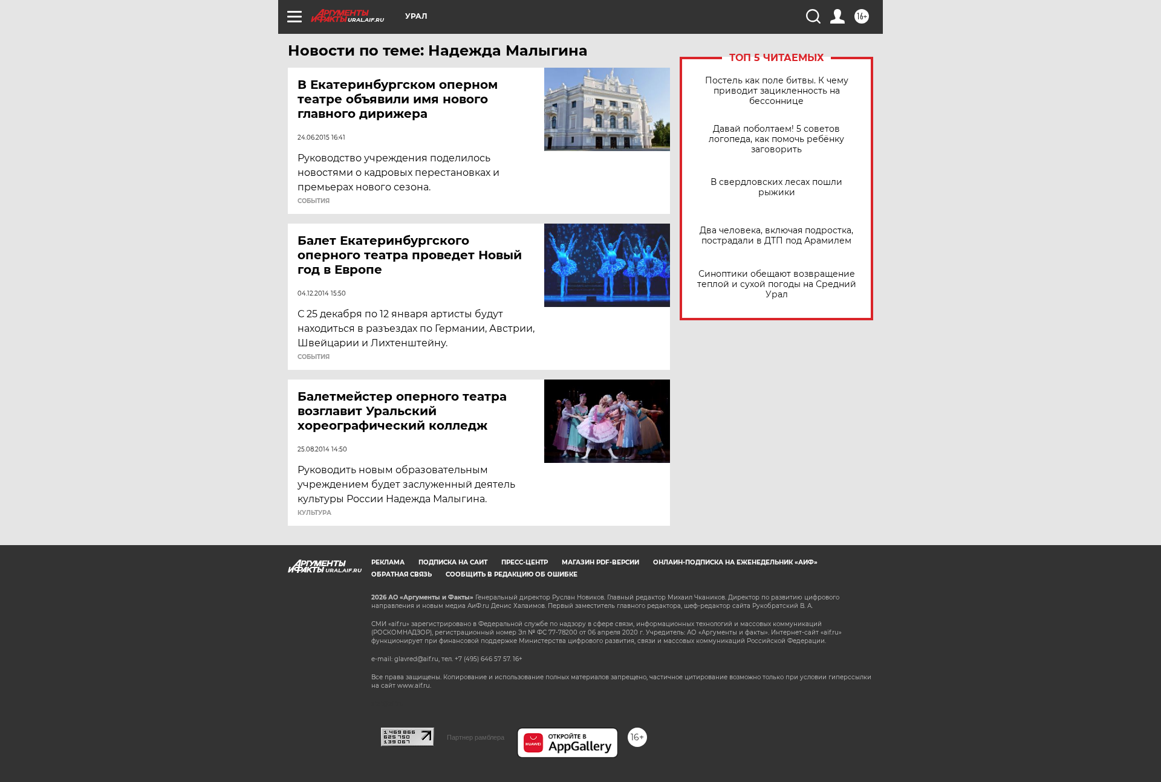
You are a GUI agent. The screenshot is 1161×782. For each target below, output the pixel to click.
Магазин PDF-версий (600, 562)
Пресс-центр (524, 562)
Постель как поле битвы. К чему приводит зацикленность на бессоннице (776, 91)
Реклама (388, 562)
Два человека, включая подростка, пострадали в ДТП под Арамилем (776, 235)
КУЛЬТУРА (314, 513)
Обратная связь (401, 574)
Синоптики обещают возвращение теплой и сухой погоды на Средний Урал (776, 284)
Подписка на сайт (452, 562)
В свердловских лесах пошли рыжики (776, 187)
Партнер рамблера (475, 737)
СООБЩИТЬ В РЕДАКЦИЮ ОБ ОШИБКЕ (511, 574)
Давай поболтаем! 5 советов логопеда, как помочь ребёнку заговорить (776, 139)
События (314, 201)
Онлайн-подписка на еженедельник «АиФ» (735, 562)
